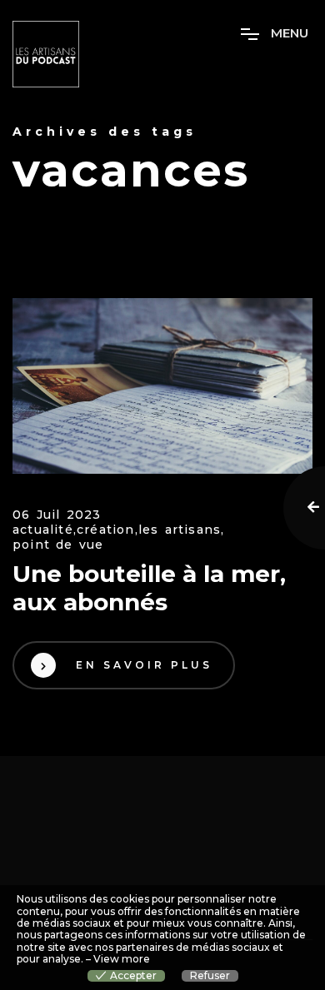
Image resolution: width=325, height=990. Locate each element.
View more (121, 959)
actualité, (44, 530)
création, (107, 530)
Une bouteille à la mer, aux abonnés (149, 588)
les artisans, (181, 530)
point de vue (57, 545)
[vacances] (162, 386)
